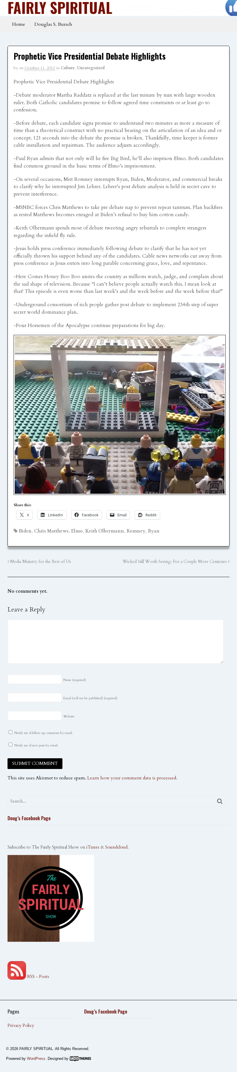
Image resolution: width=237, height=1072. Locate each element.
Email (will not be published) (90, 698)
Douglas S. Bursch (53, 24)
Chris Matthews (51, 531)
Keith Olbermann (104, 531)
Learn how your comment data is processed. (132, 778)
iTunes (92, 847)
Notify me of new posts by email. (36, 745)
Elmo (77, 531)
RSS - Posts (37, 976)
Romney (136, 531)
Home (18, 24)
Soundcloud (116, 847)
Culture (68, 68)
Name (74, 680)
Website (69, 716)
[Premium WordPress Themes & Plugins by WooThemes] (80, 1058)
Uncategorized (91, 68)
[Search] (220, 801)
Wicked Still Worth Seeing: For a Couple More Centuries (175, 561)
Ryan (154, 531)
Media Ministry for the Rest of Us (40, 561)
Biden (25, 531)
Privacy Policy (21, 1025)
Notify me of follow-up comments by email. (43, 733)
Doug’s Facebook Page (29, 818)
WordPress (36, 1058)
